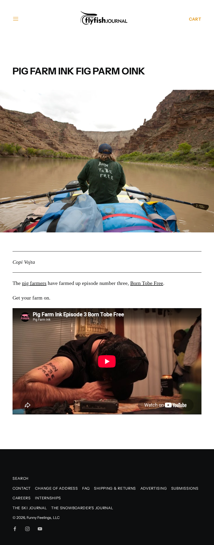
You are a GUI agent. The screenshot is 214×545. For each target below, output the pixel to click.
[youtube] (40, 529)
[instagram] (27, 529)
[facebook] (15, 529)
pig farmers (34, 283)
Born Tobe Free (146, 283)
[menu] (15, 19)
